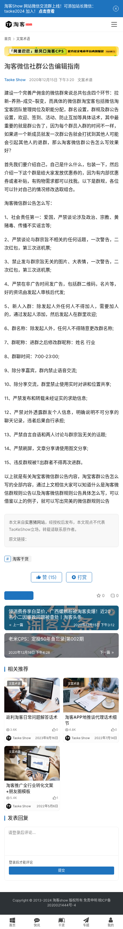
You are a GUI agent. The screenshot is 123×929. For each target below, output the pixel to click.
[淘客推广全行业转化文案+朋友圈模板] (32, 763)
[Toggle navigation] (114, 24)
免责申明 (90, 900)
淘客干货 (21, 558)
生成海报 (21, 595)
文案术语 (85, 79)
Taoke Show (15, 79)
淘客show (60, 900)
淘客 (66, 142)
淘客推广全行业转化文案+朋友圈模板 (29, 788)
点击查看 (47, 11)
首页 (7, 39)
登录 (12, 862)
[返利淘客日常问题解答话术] (32, 695)
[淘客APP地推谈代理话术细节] (91, 695)
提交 (61, 870)
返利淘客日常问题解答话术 (31, 717)
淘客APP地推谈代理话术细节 (91, 720)
